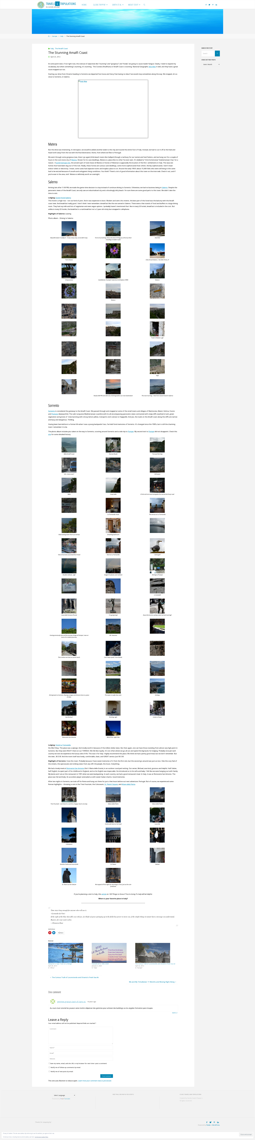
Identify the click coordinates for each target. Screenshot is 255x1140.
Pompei (131, 431)
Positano (54, 414)
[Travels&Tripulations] (40, 4)
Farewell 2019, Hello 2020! (100, 964)
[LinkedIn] (216, 4)
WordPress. (216, 1125)
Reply (175, 1013)
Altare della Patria (128, 784)
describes (152, 67)
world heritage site (63, 163)
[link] (144, 4)
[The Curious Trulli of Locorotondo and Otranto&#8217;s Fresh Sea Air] (156, 953)
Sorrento (51, 411)
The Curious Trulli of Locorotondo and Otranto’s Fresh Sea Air (155, 964)
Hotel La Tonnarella (63, 745)
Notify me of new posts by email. (62, 1071)
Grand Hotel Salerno (63, 198)
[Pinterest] (212, 4)
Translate (67, 1099)
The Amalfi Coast (61, 48)
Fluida (208, 1125)
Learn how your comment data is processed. (95, 1081)
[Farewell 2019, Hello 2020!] (112, 953)
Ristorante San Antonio (75, 768)
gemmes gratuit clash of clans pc (71, 1001)
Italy (61, 36)
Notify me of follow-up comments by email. (66, 1067)
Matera (74, 160)
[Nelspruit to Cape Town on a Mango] (69, 953)
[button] (69, 231)
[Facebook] (205, 4)
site (49, 434)
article (104, 894)
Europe (54, 36)
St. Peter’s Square (111, 784)
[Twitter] (209, 4)
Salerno (165, 187)
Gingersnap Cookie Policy (41, 1137)
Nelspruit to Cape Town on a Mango (60, 964)
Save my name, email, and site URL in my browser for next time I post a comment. (78, 1063)
